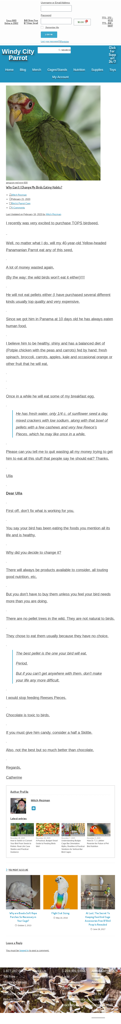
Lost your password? (50, 41)
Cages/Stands (57, 69)
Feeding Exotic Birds (25, 835)
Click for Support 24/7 (112, 54)
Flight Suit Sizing (60, 913)
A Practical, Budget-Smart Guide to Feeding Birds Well (47, 843)
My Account (60, 77)
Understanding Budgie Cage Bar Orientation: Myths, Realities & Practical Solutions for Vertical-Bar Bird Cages (73, 846)
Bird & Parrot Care (21, 203)
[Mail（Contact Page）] (33, 808)
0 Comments (18, 207)
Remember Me (52, 27)
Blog (23, 69)
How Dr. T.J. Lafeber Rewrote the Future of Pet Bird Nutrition (98, 843)
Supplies (97, 69)
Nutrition (79, 69)
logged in (24, 950)
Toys (112, 69)
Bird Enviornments (77, 835)
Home (9, 69)
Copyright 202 (101, 1005)
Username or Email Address (55, 2)
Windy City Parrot (18, 54)
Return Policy (12, 999)
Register (64, 41)
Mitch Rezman (19, 194)
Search (66, 50)
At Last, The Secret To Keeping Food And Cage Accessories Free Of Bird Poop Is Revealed (98, 919)
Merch (36, 69)
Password (46, 15)
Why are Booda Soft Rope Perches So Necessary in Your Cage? (23, 917)
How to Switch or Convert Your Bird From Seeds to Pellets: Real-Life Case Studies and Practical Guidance (21, 846)
